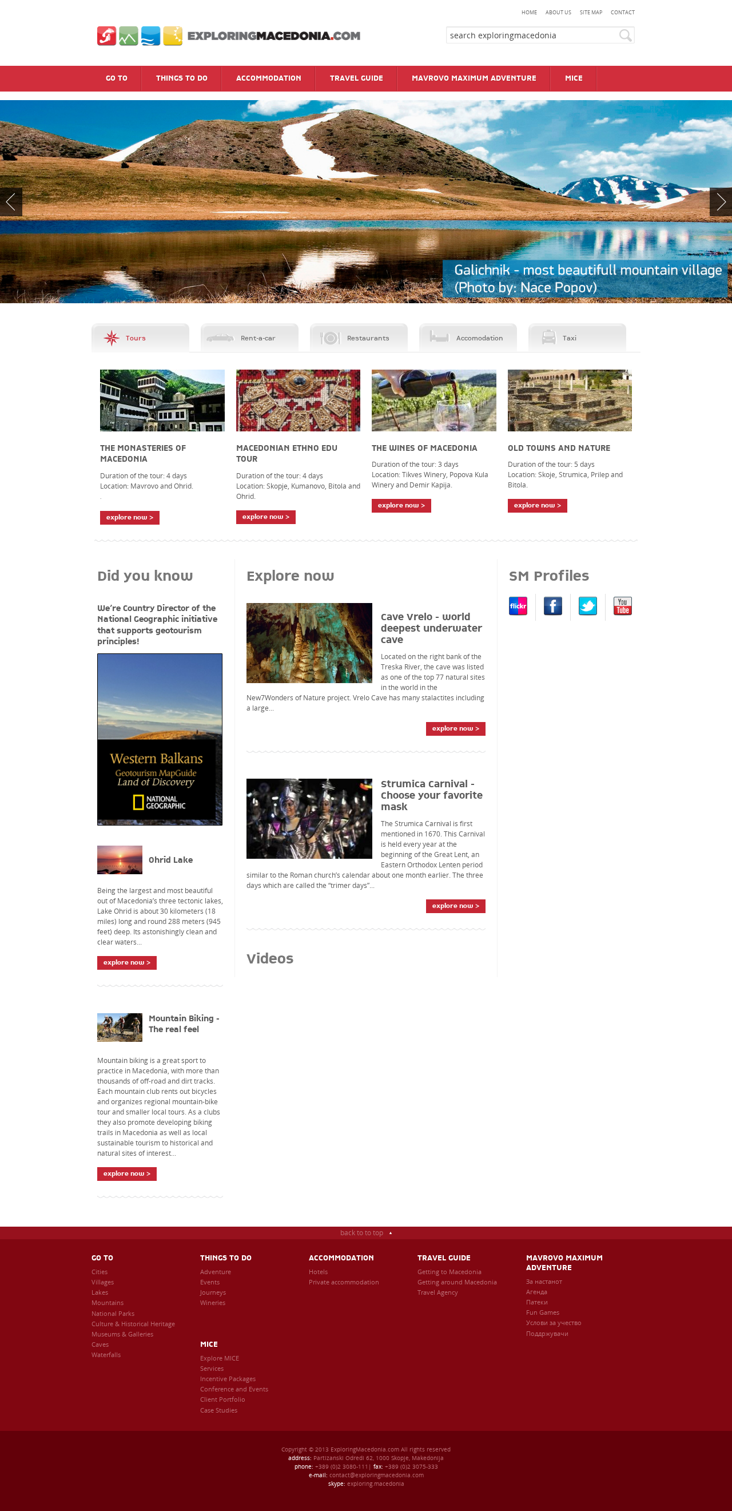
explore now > (129, 517)
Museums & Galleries (122, 1334)
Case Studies (218, 1410)
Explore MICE (219, 1358)
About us (558, 12)
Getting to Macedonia (449, 1271)
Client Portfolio (222, 1399)
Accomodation (479, 338)
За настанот (544, 1281)
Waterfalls (106, 1354)
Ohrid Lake (171, 860)
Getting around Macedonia (457, 1282)
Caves (100, 1344)
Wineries (212, 1302)
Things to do (226, 1258)
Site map (591, 12)
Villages (103, 1282)
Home (529, 12)
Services (212, 1368)
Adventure (215, 1271)
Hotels (318, 1271)
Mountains (108, 1302)
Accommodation (341, 1258)
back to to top (361, 1233)
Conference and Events (234, 1389)
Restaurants (368, 338)
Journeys (213, 1292)
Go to (102, 1258)
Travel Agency (437, 1292)
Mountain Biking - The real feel (184, 1024)
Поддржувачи (547, 1333)
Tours (136, 338)
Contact (623, 12)
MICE (209, 1345)
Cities (100, 1271)
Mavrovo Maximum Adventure (564, 1263)
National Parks (113, 1313)
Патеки (537, 1302)
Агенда (536, 1291)
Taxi (569, 338)
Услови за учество (554, 1322)
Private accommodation (344, 1282)
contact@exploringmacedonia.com (376, 1475)
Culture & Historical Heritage (133, 1323)
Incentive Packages (228, 1378)
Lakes (100, 1292)
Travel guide (444, 1258)
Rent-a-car (258, 338)
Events (210, 1282)
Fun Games (542, 1312)
